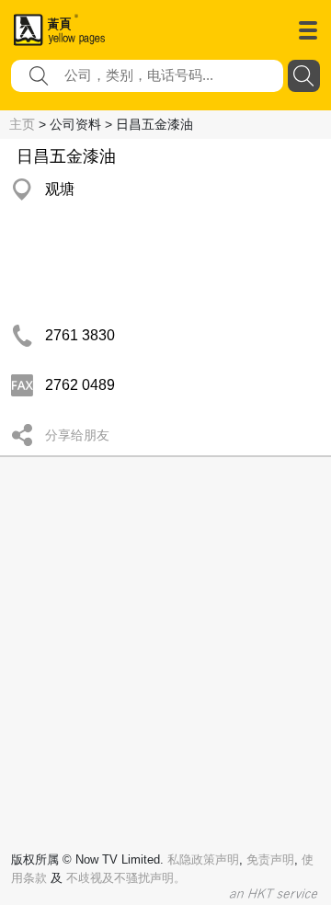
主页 (22, 124)
